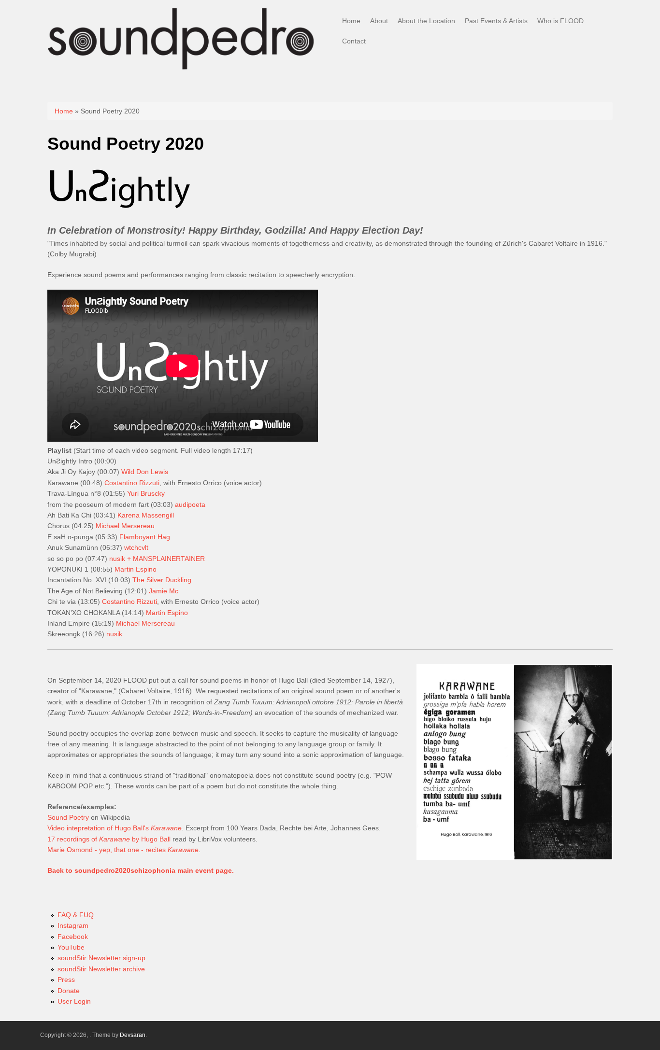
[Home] (181, 69)
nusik (114, 634)
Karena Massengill (145, 515)
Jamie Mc (163, 591)
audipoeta (190, 504)
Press (66, 979)
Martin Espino (136, 569)
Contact (354, 41)
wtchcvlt (136, 547)
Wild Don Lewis (144, 472)
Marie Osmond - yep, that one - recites (123, 850)
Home (351, 21)
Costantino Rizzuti (131, 483)
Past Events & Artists (496, 21)
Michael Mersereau (125, 526)
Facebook (72, 936)
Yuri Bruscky (146, 493)
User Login (74, 1001)
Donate (68, 990)
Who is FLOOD (560, 21)
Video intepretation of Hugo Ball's (114, 828)
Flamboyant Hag (144, 537)
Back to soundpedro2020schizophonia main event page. (140, 870)
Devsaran (132, 1035)
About (379, 21)
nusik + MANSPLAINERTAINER (157, 558)
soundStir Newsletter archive (101, 969)
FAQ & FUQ (75, 915)
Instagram (72, 925)
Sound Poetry (68, 817)
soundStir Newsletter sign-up (101, 958)
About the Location (426, 21)
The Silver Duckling (161, 580)
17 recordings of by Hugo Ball (109, 839)
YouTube (71, 947)
